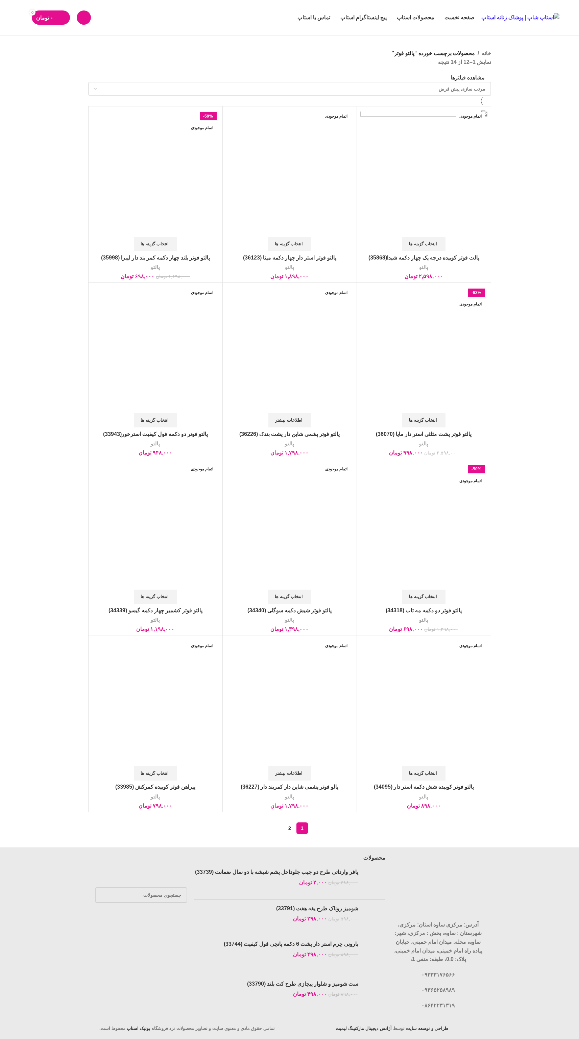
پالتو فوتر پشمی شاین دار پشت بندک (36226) (289, 434)
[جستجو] (22, 17)
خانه (486, 53)
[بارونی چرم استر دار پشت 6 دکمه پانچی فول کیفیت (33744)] (374, 955)
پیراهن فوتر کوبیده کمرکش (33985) (155, 787)
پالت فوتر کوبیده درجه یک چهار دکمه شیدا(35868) (423, 258)
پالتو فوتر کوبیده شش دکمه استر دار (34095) (424, 787)
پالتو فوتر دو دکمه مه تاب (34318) (424, 610)
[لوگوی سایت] (520, 17)
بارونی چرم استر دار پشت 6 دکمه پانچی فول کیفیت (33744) (291, 944)
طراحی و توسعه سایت (427, 1028)
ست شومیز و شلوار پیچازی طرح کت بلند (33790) (302, 984)
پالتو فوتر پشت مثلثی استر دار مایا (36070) (424, 434)
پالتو (423, 267)
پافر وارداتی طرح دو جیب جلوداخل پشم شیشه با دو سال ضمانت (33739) (276, 872)
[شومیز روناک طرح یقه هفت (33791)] (374, 917)
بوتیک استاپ (138, 1028)
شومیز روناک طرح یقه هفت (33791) (317, 908)
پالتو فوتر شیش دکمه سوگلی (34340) (289, 610)
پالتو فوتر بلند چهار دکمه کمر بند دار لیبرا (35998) (155, 258)
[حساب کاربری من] (83, 17)
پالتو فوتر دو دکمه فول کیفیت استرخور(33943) (155, 434)
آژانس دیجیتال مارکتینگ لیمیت (364, 1028)
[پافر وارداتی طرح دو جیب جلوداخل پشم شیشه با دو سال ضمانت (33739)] (374, 881)
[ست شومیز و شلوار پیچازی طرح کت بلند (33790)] (374, 992)
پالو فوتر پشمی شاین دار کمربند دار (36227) (289, 787)
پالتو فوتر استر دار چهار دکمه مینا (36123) (289, 258)
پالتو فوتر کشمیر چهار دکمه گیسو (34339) (155, 610)
